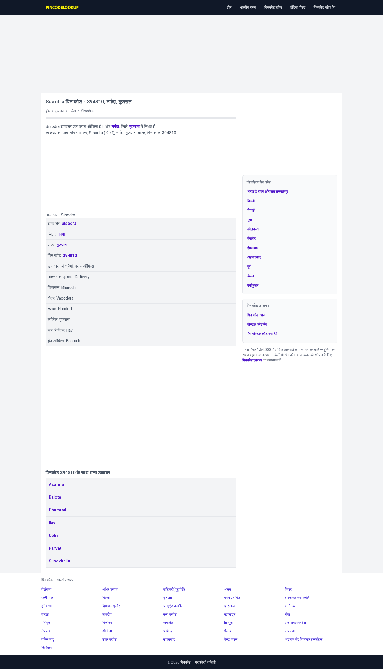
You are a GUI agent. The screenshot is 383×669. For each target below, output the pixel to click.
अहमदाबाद (254, 257)
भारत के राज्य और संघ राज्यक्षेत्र (267, 191)
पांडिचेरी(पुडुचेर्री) (174, 589)
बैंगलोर (251, 238)
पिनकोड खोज (273, 7)
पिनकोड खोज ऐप (324, 7)
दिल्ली (251, 201)
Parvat (55, 548)
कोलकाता (253, 229)
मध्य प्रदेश (170, 614)
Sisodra (68, 223)
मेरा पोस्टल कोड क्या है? (262, 334)
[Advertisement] (191, 51)
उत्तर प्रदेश (109, 639)
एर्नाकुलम (252, 285)
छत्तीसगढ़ (47, 598)
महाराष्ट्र (229, 614)
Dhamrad (57, 509)
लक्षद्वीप (107, 614)
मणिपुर (45, 623)
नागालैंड (168, 623)
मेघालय (46, 631)
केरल (250, 276)
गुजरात (134, 126)
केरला (45, 614)
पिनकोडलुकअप (252, 360)
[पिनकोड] (62, 7)
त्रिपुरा (228, 623)
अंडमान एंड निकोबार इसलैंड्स (303, 639)
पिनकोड (185, 662)
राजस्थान (291, 631)
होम (229, 7)
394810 (70, 255)
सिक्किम (46, 648)
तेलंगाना (46, 589)
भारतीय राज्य (248, 7)
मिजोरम (107, 623)
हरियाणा (46, 606)
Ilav (52, 522)
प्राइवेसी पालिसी (205, 662)
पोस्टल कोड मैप (257, 324)
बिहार (288, 589)
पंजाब (227, 631)
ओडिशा (107, 631)
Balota (55, 497)
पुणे (249, 266)
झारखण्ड (230, 606)
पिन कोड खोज (256, 315)
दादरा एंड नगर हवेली (297, 598)
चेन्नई (251, 210)
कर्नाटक (290, 606)
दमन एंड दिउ (232, 598)
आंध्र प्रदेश (110, 589)
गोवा (287, 614)
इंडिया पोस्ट (297, 7)
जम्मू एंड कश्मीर (172, 606)
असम (227, 589)
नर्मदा (115, 126)
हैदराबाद (252, 248)
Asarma (56, 484)
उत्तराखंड (169, 639)
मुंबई (250, 220)
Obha (54, 535)
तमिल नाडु (47, 639)
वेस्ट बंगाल (230, 639)
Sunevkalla (59, 561)
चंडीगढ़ (167, 631)
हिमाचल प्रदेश (111, 606)
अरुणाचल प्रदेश (295, 623)
